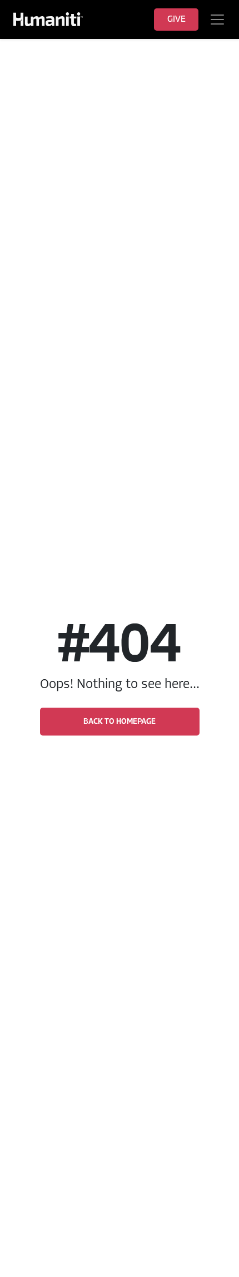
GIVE (176, 19)
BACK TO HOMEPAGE (119, 722)
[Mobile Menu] (217, 19)
